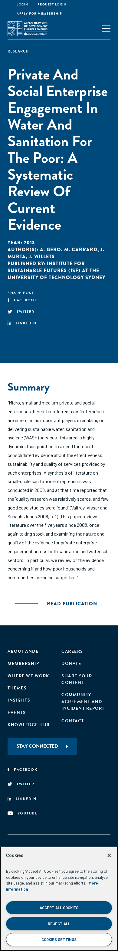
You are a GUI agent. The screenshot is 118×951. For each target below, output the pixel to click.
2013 (29, 242)
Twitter (25, 311)
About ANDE (23, 651)
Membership (23, 663)
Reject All (59, 923)
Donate (71, 663)
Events (17, 712)
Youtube (28, 813)
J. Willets (42, 256)
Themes (17, 688)
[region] (59, 899)
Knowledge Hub (29, 725)
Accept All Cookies (59, 907)
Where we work (28, 676)
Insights (19, 700)
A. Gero (50, 249)
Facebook (25, 300)
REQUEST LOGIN (52, 4)
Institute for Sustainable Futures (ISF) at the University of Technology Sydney (56, 270)
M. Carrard (80, 249)
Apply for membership (39, 13)
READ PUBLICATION (72, 603)
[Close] (109, 855)
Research (18, 51)
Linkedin (26, 323)
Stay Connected (37, 746)
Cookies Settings (59, 939)
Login (22, 4)
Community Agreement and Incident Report (83, 702)
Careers (72, 651)
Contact (72, 721)
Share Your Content (76, 679)
